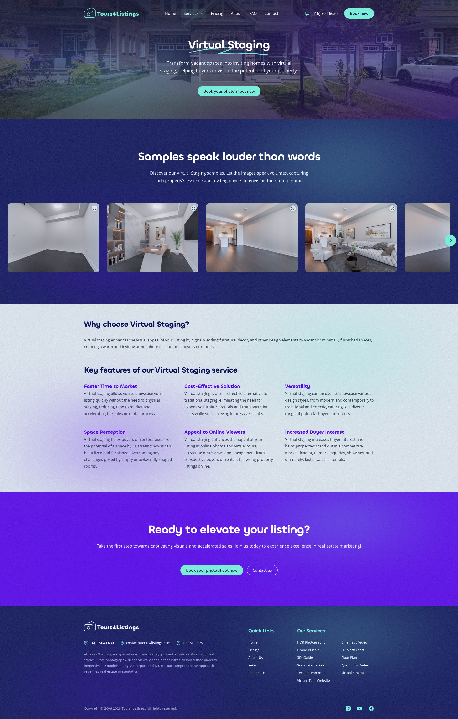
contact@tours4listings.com (148, 642)
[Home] (112, 13)
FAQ (253, 13)
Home (170, 13)
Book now (359, 13)
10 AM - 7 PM (193, 642)
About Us (255, 657)
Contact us (262, 570)
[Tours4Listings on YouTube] (360, 708)
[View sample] (53, 237)
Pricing (217, 13)
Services (191, 13)
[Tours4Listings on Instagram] (348, 708)
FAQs (252, 665)
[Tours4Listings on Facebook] (371, 708)
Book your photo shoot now (229, 91)
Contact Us (256, 673)
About (236, 13)
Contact (271, 13)
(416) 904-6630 (325, 13)
